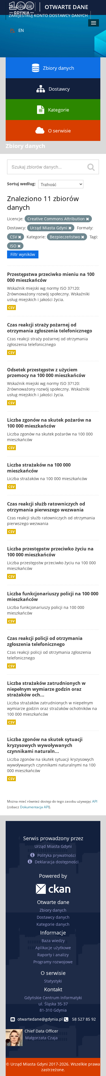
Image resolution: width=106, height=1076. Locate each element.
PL (12, 30)
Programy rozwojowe (53, 961)
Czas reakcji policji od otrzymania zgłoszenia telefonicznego (45, 641)
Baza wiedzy (53, 940)
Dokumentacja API (34, 807)
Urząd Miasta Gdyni (53, 846)
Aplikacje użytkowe (53, 947)
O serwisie (59, 130)
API (94, 801)
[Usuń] (87, 219)
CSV (11, 307)
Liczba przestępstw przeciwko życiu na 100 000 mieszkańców (50, 552)
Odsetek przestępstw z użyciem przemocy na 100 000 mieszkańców (46, 373)
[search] (91, 167)
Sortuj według (20, 183)
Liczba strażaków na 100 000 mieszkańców (39, 468)
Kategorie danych (53, 924)
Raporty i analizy (53, 954)
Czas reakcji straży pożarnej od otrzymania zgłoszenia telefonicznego (49, 328)
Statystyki (53, 981)
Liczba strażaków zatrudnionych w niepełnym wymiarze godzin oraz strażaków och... (46, 689)
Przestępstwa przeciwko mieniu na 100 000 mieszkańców (50, 277)
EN (21, 30)
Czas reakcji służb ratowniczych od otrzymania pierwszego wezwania (46, 507)
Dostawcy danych (53, 917)
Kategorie (58, 109)
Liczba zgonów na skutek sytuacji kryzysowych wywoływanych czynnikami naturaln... (45, 745)
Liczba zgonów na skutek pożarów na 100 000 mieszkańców (49, 423)
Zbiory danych (58, 68)
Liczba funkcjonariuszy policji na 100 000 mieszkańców (52, 597)
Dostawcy (59, 89)
